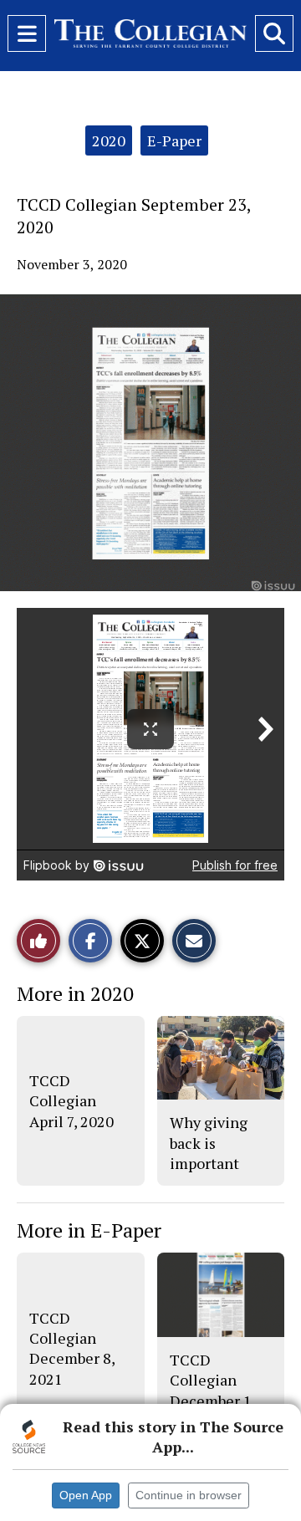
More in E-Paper (89, 1230)
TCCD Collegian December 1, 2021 (212, 1390)
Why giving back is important (208, 1142)
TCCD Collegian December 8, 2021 (72, 1348)
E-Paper (174, 140)
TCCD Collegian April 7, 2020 (71, 1100)
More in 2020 (75, 993)
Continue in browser (188, 1495)
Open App (85, 1495)
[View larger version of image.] (150, 442)
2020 (108, 140)
